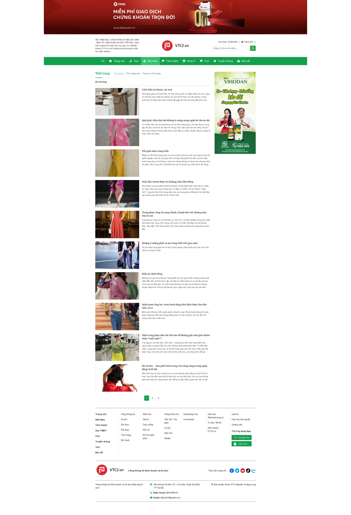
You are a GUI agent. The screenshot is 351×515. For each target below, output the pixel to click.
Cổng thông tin (128, 414)
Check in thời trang (151, 73)
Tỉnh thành (171, 61)
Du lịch (124, 419)
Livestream (188, 419)
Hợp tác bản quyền (241, 419)
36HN (218, 422)
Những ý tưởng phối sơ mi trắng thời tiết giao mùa (170, 243)
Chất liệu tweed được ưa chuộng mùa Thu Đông (167, 181)
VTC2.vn (212, 431)
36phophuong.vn (216, 417)
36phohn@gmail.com (170, 497)
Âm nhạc (125, 430)
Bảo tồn (168, 433)
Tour (136, 61)
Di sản (167, 428)
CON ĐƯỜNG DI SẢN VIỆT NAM (124, 40)
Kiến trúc (147, 414)
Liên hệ (235, 414)
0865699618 (171, 492)
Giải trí (146, 419)
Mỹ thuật (125, 440)
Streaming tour (190, 414)
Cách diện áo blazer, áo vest (157, 89)
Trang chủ (119, 61)
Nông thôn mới (171, 414)
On (127, 45)
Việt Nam (152, 61)
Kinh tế (146, 430)
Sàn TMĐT (101, 430)
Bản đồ (245, 61)
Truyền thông (225, 61)
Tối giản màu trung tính (155, 151)
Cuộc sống (148, 424)
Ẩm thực (125, 424)
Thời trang (102, 73)
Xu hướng (119, 73)
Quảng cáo (237, 424)
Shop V (190, 61)
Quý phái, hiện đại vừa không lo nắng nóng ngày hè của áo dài (176, 120)
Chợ (206, 61)
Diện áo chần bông (152, 273)
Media (167, 438)
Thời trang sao (133, 73)
